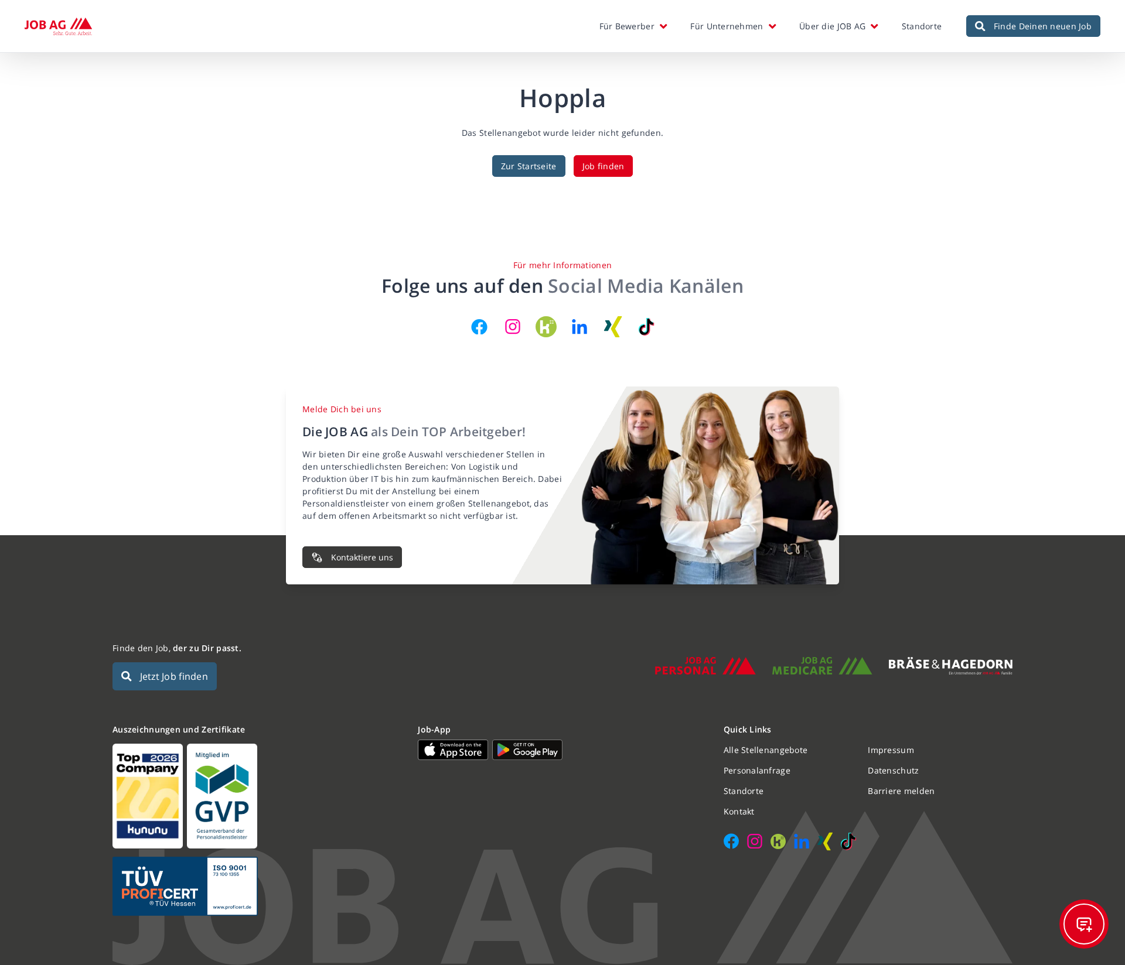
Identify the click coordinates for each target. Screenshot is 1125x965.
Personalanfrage (757, 770)
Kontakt (739, 811)
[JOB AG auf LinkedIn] (579, 326)
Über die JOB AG (832, 26)
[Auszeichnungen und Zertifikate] (256, 796)
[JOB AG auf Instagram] (512, 326)
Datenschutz (893, 770)
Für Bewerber (626, 26)
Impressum (891, 749)
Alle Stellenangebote (766, 749)
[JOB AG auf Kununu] (546, 326)
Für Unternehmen (726, 26)
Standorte (922, 26)
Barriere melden (901, 790)
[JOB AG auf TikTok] (646, 326)
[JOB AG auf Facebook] (479, 326)
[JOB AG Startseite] (58, 26)
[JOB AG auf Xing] (612, 326)
